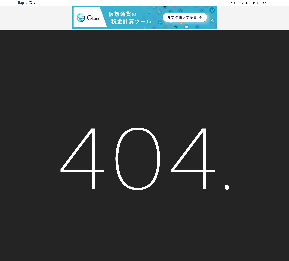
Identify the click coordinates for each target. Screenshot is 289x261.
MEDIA (256, 3)
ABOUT (234, 3)
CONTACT (267, 3)
